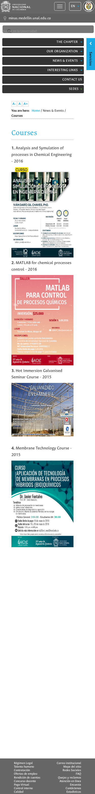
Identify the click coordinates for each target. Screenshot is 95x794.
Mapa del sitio (72, 766)
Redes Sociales (72, 770)
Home (36, 111)
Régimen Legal (23, 763)
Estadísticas (73, 791)
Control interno (23, 788)
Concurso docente (25, 781)
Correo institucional (69, 763)
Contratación (22, 770)
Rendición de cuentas (27, 777)
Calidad (18, 791)
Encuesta (75, 784)
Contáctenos (73, 788)
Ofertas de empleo (25, 773)
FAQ (78, 773)
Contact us (72, 80)
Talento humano (24, 766)
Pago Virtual (21, 784)
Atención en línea (70, 781)
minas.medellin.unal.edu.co (30, 18)
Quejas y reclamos (69, 777)
